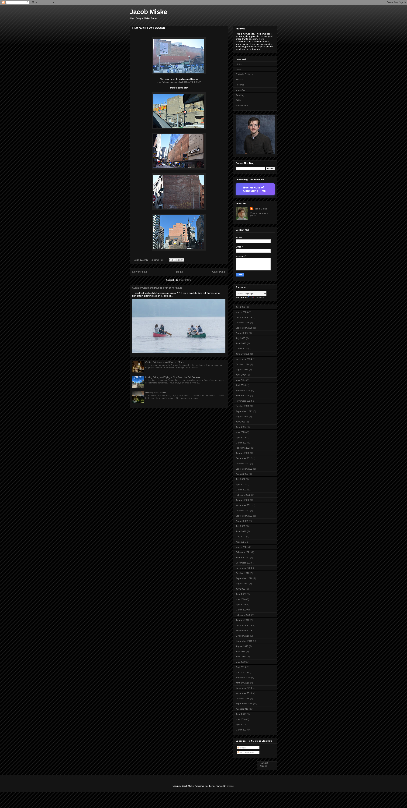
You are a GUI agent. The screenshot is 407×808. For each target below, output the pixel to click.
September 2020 (244, 578)
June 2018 (241, 714)
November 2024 (244, 359)
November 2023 (244, 401)
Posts (242, 747)
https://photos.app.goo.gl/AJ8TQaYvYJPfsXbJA (179, 82)
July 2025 (240, 338)
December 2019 (244, 625)
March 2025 (242, 348)
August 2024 (242, 369)
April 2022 (241, 484)
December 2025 (244, 317)
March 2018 (242, 729)
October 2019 (242, 635)
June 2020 (241, 594)
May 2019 (241, 662)
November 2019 (244, 630)
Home (179, 271)
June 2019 (241, 656)
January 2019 (242, 682)
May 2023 (241, 432)
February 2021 (243, 552)
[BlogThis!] (173, 260)
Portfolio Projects (244, 74)
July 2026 (240, 307)
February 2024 (243, 390)
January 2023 (242, 453)
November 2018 (244, 693)
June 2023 (241, 427)
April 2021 (241, 542)
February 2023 (243, 448)
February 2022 (243, 495)
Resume (240, 84)
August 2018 (242, 709)
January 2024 (242, 395)
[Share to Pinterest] (182, 260)
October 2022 (242, 463)
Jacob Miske (148, 11)
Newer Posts (139, 271)
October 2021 (242, 510)
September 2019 (244, 641)
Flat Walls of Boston (148, 28)
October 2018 (242, 698)
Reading (240, 95)
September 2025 (244, 327)
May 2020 (241, 599)
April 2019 (241, 667)
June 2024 (241, 374)
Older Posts (218, 271)
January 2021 (242, 557)
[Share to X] (176, 260)
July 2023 (240, 421)
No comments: (158, 260)
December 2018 (244, 688)
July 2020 (240, 589)
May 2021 (241, 536)
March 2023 (242, 442)
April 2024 (241, 385)
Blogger (230, 786)
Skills (238, 100)
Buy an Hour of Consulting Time (254, 189)
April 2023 (241, 437)
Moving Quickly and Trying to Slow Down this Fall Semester (173, 377)
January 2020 (242, 620)
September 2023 (244, 411)
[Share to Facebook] (179, 260)
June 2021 (241, 531)
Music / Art (241, 90)
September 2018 (244, 703)
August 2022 (242, 474)
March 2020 (242, 609)
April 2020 (241, 604)
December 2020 (244, 562)
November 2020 (244, 568)
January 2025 (242, 354)
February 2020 (243, 615)
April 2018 (241, 724)
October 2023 (242, 406)
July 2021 (240, 526)
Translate (259, 297)
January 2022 (242, 500)
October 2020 (242, 573)
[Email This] (170, 260)
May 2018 (241, 719)
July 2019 (240, 651)
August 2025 (242, 333)
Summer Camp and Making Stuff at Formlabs (157, 287)
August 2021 (242, 521)
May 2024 (241, 380)
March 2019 (242, 672)
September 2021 (244, 515)
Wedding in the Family (155, 392)
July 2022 (240, 479)
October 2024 (242, 364)
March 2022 (242, 489)
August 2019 (242, 646)
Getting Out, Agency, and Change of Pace (164, 362)
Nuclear (239, 79)
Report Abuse (263, 764)
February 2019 (243, 677)
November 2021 (244, 505)
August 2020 (242, 583)
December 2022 (244, 458)
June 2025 (241, 343)
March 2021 (242, 547)
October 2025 (242, 322)
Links (238, 69)
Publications (242, 105)
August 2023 (242, 416)
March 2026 (242, 312)
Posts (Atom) (185, 280)
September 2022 (244, 469)
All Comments (246, 752)
